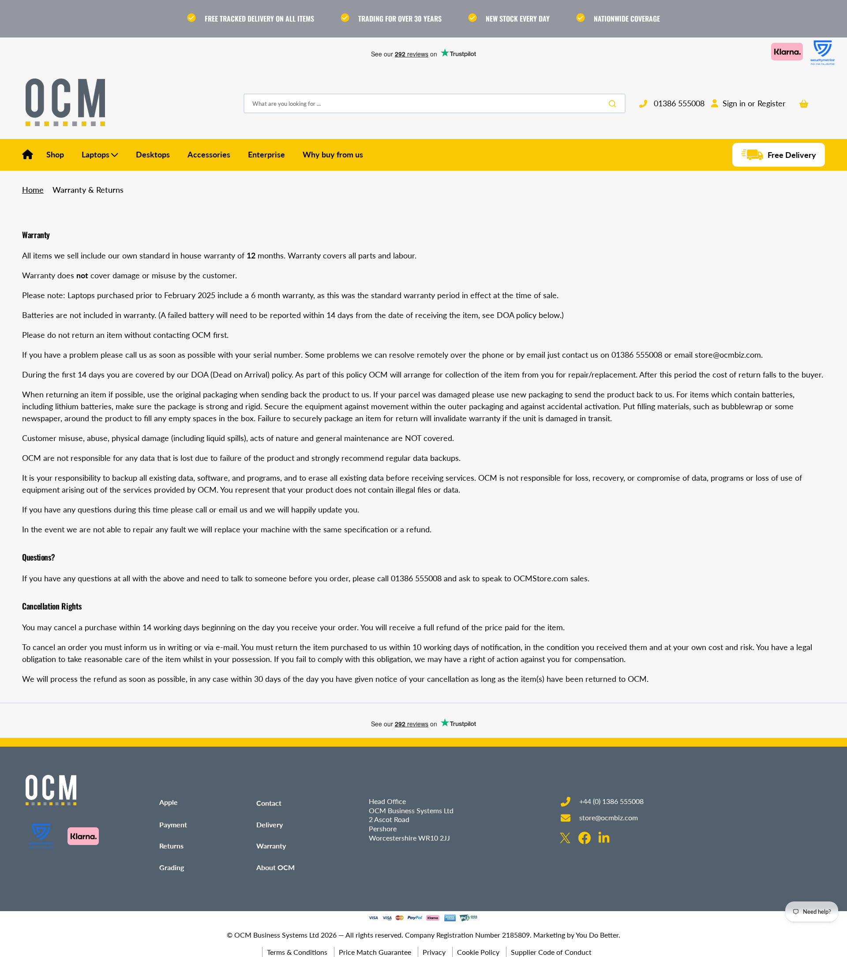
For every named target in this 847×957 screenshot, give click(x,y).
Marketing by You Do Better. (576, 935)
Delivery (269, 824)
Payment (173, 824)
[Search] (614, 103)
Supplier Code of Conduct (551, 952)
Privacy (434, 952)
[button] (748, 103)
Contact (268, 803)
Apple (168, 802)
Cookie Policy (478, 952)
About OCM (275, 867)
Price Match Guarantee (375, 952)
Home (33, 189)
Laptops (95, 155)
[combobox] (435, 104)
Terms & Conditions (297, 952)
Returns (171, 845)
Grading (171, 867)
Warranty (271, 845)
